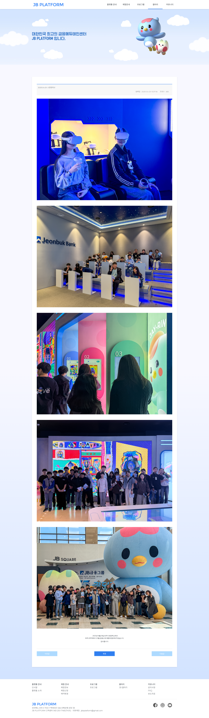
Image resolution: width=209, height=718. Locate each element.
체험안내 (126, 4)
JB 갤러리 (123, 687)
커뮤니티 (169, 4)
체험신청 (64, 690)
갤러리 (155, 4)
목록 (104, 654)
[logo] (47, 4)
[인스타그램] (162, 705)
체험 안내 (65, 684)
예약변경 (64, 694)
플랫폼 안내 (112, 4)
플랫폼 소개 (36, 690)
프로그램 (140, 4)
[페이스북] (155, 705)
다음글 (162, 654)
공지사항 (151, 687)
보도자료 (151, 694)
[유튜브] (169, 705)
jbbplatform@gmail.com (92, 710)
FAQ (150, 690)
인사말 (34, 687)
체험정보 (64, 687)
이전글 (47, 654)
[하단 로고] (104, 704)
